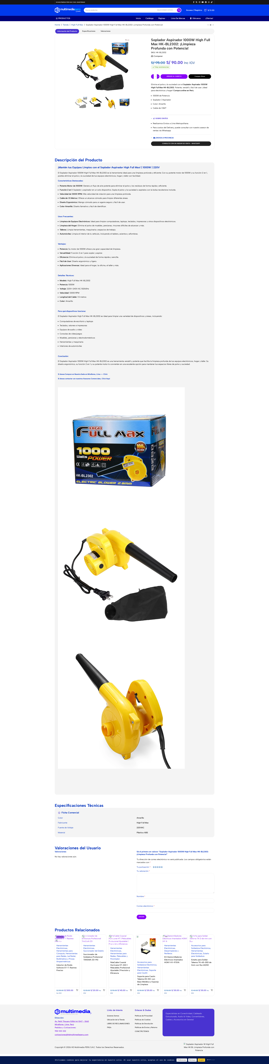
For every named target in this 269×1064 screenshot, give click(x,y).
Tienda (66, 25)
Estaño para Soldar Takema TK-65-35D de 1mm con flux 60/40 (201, 962)
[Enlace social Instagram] (199, 2)
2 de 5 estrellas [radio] (156, 867)
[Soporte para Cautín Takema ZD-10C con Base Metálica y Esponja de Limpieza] (148, 947)
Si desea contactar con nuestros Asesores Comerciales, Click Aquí (84, 379)
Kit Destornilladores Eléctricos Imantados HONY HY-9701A (173, 959)
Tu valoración (143, 871)
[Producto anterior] (208, 25)
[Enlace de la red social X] (196, 2)
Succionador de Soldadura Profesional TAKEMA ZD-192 (93, 957)
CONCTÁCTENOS (142, 1031)
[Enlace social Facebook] (193, 2)
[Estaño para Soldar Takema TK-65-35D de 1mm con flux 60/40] (202, 939)
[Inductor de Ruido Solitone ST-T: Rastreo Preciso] (67, 939)
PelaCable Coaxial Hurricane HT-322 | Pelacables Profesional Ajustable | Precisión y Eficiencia (120, 967)
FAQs (109, 1027)
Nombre (141, 896)
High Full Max (77, 25)
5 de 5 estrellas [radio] (162, 867)
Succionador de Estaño (93, 951)
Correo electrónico (146, 906)
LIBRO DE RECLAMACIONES (118, 1024)
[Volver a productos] (210, 25)
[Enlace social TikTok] (211, 2)
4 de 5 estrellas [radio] (160, 867)
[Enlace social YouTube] (202, 2)
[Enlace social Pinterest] (205, 2)
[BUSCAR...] (179, 10)
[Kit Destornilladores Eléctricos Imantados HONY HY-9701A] (175, 939)
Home (57, 25)
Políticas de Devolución (144, 1024)
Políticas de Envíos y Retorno (146, 1027)
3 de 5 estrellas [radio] (158, 867)
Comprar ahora (200, 76)
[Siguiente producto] (213, 25)
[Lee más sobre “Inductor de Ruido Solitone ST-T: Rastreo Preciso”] (77, 990)
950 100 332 (60, 1031)
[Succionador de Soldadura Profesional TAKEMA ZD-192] (94, 939)
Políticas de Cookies (143, 1020)
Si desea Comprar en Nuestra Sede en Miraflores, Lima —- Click (82, 374)
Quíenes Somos (113, 1016)
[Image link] (73, 1011)
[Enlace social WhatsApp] (208, 2)
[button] (104, 990)
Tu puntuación (144, 867)
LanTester (71, 956)
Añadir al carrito (174, 76)
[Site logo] (68, 10)
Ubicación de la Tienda (116, 1020)
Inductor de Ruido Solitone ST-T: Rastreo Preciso (66, 968)
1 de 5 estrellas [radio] (154, 867)
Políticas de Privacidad (143, 1016)
